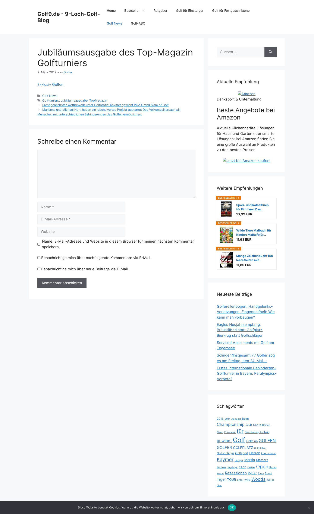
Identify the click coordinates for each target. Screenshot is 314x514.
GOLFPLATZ (243, 448)
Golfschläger (225, 453)
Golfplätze (260, 448)
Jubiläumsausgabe (74, 100)
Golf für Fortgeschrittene (231, 11)
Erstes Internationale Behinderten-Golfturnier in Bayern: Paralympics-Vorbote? (247, 373)
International (268, 453)
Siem (261, 473)
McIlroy (221, 467)
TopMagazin (98, 100)
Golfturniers (50, 100)
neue (251, 467)
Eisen (220, 432)
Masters (262, 460)
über (219, 485)
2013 (220, 418)
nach (242, 467)
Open (262, 467)
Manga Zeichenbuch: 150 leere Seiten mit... (254, 258)
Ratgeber (160, 11)
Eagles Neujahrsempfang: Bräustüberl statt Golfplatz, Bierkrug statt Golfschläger (240, 330)
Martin (249, 460)
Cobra (257, 425)
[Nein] (309, 507)
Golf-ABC (138, 23)
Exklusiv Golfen (50, 84)
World (270, 479)
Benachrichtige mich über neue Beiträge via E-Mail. (85, 269)
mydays (232, 467)
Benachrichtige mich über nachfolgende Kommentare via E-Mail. (96, 258)
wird (247, 479)
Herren (254, 453)
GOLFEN (267, 440)
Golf (239, 440)
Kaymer (225, 459)
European (230, 432)
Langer (239, 460)
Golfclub (252, 441)
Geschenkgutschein (257, 432)
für (240, 431)
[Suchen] (270, 52)
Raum (272, 467)
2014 (227, 418)
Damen (266, 425)
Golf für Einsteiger (190, 11)
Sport (268, 473)
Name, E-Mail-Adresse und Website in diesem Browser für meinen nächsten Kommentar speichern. (118, 244)
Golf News (114, 23)
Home (111, 11)
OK (232, 507)
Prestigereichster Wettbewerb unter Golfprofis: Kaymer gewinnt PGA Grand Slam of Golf (105, 105)
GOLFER (224, 447)
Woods (258, 479)
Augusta (236, 418)
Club (249, 425)
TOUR (231, 480)
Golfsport (241, 453)
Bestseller (132, 11)
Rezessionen (236, 473)
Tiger (221, 479)
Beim (245, 418)
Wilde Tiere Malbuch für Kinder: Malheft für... (253, 232)
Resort (220, 473)
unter (240, 479)
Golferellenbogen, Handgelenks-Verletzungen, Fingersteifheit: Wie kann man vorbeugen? (246, 311)
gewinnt (224, 440)
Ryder (252, 473)
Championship (231, 424)
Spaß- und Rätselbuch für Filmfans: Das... (252, 207)
